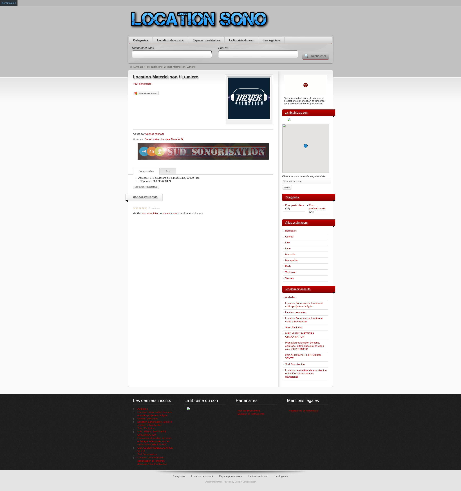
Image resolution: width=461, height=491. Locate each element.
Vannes (289, 278)
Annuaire (138, 67)
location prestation (295, 312)
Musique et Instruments (251, 414)
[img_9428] (249, 119)
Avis (168, 171)
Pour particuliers (154, 67)
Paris (288, 266)
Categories (140, 40)
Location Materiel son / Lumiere (165, 76)
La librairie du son (241, 40)
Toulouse (290, 272)
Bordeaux (290, 230)
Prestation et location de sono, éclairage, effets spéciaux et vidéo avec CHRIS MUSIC (304, 346)
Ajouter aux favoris (148, 93)
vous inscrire (169, 213)
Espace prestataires (206, 40)
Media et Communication (245, 482)
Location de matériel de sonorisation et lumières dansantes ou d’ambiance (306, 373)
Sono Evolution (293, 327)
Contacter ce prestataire (146, 187)
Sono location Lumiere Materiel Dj (164, 139)
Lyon (288, 248)
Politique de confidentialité (304, 410)
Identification (8, 2)
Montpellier (291, 260)
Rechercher (318, 56)
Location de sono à (170, 40)
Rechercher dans (143, 47)
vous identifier (150, 213)
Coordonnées (146, 171)
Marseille (290, 254)
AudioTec (290, 297)
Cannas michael (154, 134)
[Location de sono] (131, 67)
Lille (287, 242)
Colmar (289, 236)
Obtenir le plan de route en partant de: (304, 176)
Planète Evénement (249, 410)
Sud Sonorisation (295, 364)
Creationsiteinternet (213, 482)
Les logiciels (271, 40)
